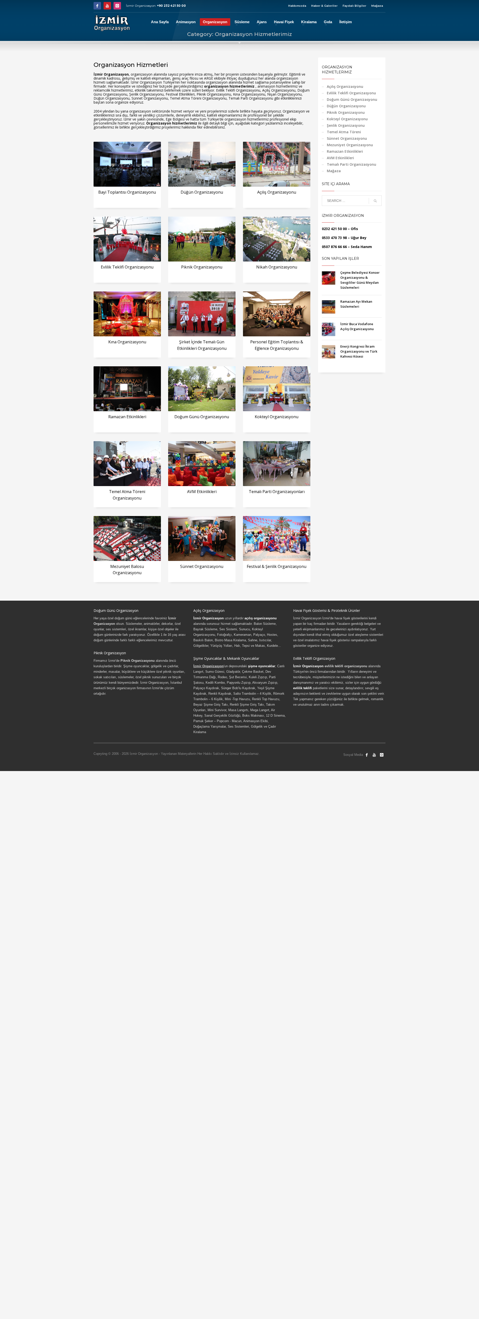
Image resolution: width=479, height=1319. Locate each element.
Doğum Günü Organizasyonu (201, 416)
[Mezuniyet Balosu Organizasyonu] (127, 538)
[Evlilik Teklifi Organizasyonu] (127, 239)
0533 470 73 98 (334, 237)
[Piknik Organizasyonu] (202, 239)
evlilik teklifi (302, 688)
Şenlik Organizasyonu (346, 125)
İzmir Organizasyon (208, 618)
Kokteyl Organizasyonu (276, 416)
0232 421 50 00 (334, 228)
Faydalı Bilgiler (354, 5)
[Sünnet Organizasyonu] (202, 538)
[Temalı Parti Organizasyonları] (277, 464)
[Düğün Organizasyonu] (202, 164)
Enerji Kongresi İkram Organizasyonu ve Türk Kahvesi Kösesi (358, 351)
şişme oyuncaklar (261, 666)
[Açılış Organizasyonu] (277, 164)
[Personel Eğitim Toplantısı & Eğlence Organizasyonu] (277, 314)
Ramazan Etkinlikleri (127, 416)
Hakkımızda (297, 5)
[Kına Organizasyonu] (127, 314)
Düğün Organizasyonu (202, 192)
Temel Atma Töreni (344, 132)
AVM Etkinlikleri (202, 491)
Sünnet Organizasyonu (201, 566)
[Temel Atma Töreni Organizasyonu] (127, 464)
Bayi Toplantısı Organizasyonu (127, 192)
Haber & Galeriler (324, 5)
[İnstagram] (117, 5)
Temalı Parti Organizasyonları (277, 491)
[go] (375, 201)
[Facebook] (97, 5)
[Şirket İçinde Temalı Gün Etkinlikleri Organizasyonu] (202, 314)
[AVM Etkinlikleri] (202, 464)
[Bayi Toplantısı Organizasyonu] (127, 164)
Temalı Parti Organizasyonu (351, 164)
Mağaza (377, 5)
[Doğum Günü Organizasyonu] (202, 389)
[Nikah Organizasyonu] (277, 239)
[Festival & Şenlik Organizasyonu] (277, 538)
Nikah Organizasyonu (276, 267)
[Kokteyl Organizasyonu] (277, 389)
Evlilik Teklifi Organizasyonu (127, 267)
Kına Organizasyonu (127, 342)
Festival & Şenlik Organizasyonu (276, 566)
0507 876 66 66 (334, 246)
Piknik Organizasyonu (201, 267)
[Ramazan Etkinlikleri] (127, 389)
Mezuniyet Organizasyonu (350, 144)
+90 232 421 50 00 (171, 5)
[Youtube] (107, 5)
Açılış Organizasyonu (276, 192)
